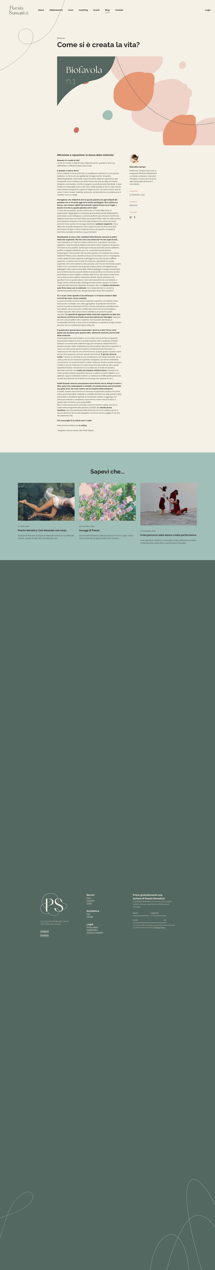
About (41, 10)
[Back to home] (18, 10)
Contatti (119, 10)
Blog (107, 10)
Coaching (83, 10)
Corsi (70, 10)
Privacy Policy (92, 927)
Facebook (44, 935)
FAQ (88, 914)
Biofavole (61, 38)
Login (208, 10)
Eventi (96, 10)
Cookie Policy (92, 930)
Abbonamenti (56, 10)
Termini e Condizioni (95, 933)
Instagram (44, 931)
